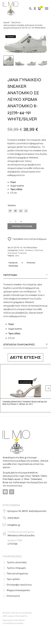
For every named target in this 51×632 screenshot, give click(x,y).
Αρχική (6, 22)
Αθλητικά (38, 250)
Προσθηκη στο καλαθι (22, 226)
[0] (39, 8)
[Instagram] (11, 491)
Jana (17, 255)
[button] (48, 388)
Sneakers (29, 250)
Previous (6, 43)
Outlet (21, 250)
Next (45, 43)
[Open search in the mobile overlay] (30, 8)
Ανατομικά (12, 253)
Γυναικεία (22, 253)
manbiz (20, 623)
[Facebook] (5, 491)
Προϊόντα (15, 22)
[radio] (10, 211)
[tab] (25, 275)
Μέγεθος (12, 205)
